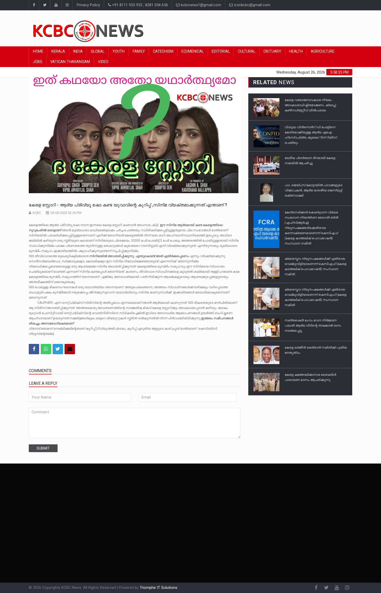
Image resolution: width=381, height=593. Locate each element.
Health (296, 51)
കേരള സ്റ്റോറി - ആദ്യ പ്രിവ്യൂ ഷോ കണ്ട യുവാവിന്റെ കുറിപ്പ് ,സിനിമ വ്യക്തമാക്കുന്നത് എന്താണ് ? (128, 205)
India (78, 51)
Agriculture (322, 51)
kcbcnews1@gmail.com (200, 5)
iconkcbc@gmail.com (251, 5)
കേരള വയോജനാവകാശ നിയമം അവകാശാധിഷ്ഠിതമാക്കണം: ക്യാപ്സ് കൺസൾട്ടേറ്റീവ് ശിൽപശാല (310, 105)
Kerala (58, 51)
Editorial (221, 51)
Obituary (272, 51)
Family (139, 51)
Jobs (37, 62)
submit (43, 448)
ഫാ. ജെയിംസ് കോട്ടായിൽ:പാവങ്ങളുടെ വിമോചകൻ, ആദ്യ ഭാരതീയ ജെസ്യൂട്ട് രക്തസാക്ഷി (313, 190)
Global (97, 51)
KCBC (37, 213)
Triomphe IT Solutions (158, 587)
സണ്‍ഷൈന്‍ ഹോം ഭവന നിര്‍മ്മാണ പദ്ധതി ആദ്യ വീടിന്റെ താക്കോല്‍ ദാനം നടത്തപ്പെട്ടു (313, 325)
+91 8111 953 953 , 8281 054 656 (139, 5)
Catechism (163, 51)
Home (38, 51)
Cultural (246, 51)
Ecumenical (192, 51)
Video (103, 62)
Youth (118, 51)
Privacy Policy (88, 5)
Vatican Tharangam (70, 62)
